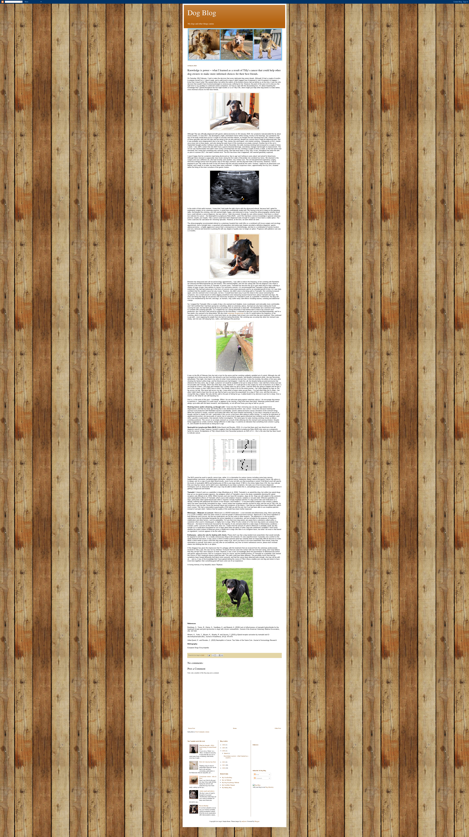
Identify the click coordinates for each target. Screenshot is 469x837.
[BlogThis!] (215, 655)
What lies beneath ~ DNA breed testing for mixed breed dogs (207, 747)
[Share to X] (217, 655)
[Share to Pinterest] (222, 655)
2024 (224, 745)
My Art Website (226, 780)
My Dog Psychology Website (230, 782)
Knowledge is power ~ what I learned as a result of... (236, 757)
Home (235, 728)
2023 (224, 748)
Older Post (278, 728)
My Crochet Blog (227, 777)
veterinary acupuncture (236, 313)
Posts (257, 774)
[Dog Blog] (256, 785)
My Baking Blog (227, 787)
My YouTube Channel (228, 785)
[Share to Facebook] (220, 655)
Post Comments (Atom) (202, 732)
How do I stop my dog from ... (207, 762)
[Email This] (213, 655)
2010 (224, 768)
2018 (224, 751)
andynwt (244, 821)
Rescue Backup (203, 806)
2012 (224, 762)
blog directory (269, 787)
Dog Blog (201, 12)
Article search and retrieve (206, 791)
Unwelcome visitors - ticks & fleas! (207, 777)
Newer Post (191, 728)
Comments (259, 778)
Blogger (257, 821)
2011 (224, 765)
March (226, 753)
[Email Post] (208, 655)
